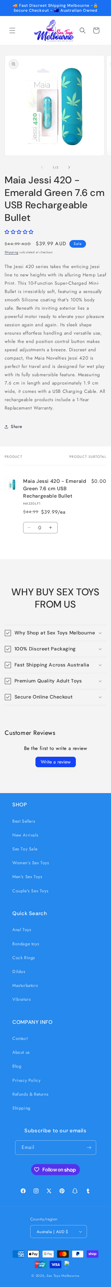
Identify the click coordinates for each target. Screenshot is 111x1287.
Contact (19, 1038)
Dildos (19, 971)
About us (21, 1052)
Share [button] (16, 426)
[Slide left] (42, 167)
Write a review (56, 761)
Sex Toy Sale (24, 849)
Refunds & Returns (30, 1094)
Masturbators (25, 985)
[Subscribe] (89, 1147)
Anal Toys (21, 930)
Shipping (11, 252)
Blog (16, 1066)
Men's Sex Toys (27, 877)
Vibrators (21, 999)
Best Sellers (23, 821)
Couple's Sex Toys (30, 891)
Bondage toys (25, 944)
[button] (12, 30)
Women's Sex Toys (30, 863)
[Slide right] (69, 167)
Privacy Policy (26, 1080)
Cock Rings (23, 958)
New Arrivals (25, 835)
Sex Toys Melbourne (63, 1275)
